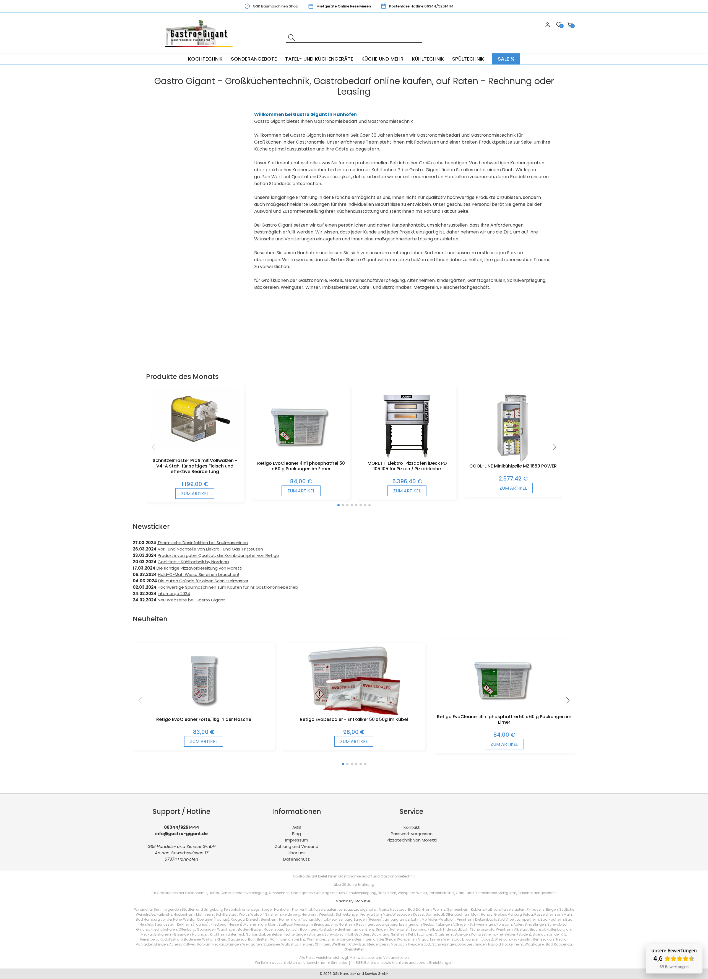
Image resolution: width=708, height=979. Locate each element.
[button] (338, 505)
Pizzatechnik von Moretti (412, 840)
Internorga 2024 (174, 593)
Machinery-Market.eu (353, 901)
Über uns (297, 853)
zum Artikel (195, 493)
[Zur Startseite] (200, 50)
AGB (296, 827)
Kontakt (412, 827)
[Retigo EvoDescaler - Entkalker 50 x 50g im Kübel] (354, 714)
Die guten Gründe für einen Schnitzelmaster (203, 581)
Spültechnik (468, 58)
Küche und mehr (382, 58)
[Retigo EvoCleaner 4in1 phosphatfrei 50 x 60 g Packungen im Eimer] (300, 458)
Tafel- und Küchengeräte (319, 58)
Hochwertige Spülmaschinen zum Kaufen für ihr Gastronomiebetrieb (228, 587)
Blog (296, 834)
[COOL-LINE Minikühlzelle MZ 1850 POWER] (513, 460)
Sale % (506, 58)
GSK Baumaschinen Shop (275, 6)
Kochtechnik (205, 58)
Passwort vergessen (412, 834)
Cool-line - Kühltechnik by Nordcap (193, 562)
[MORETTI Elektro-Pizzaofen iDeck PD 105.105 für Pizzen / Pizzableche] (407, 458)
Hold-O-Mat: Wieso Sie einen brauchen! (198, 574)
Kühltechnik (428, 58)
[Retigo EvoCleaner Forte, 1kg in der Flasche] (203, 714)
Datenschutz (296, 859)
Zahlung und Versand (296, 846)
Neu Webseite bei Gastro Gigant (191, 600)
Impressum (296, 840)
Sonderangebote (254, 58)
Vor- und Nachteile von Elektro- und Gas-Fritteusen (210, 549)
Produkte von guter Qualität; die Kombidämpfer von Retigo (218, 555)
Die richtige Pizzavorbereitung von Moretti (199, 568)
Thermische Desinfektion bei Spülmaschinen (202, 543)
